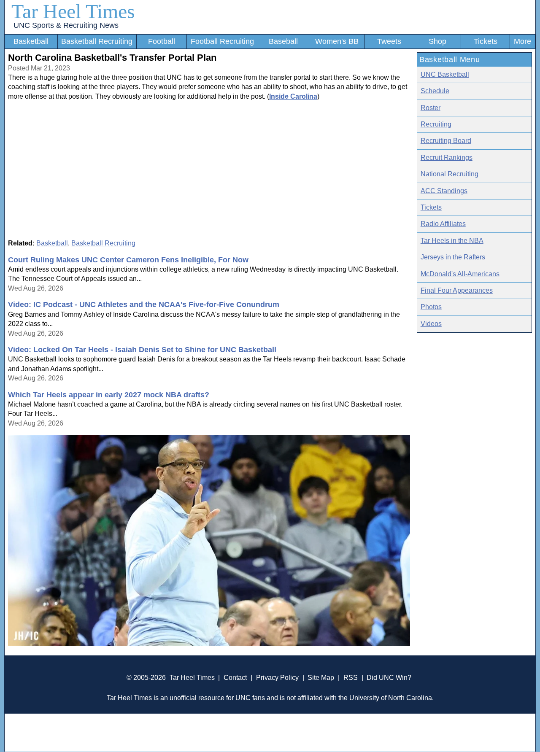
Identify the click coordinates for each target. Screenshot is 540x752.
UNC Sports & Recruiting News (66, 25)
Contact (235, 677)
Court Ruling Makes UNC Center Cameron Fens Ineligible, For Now (128, 260)
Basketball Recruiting (96, 41)
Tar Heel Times (73, 11)
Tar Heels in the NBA (452, 240)
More (522, 41)
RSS (350, 677)
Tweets (389, 41)
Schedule (435, 90)
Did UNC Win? (389, 677)
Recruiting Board (446, 140)
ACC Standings (444, 190)
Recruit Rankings (446, 157)
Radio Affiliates (443, 223)
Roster (430, 107)
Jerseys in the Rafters (453, 257)
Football (161, 41)
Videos (431, 323)
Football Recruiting (222, 41)
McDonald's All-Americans (460, 274)
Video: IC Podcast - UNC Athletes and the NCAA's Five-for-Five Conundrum (143, 304)
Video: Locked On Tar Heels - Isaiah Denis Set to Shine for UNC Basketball (142, 349)
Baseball (283, 41)
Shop (437, 41)
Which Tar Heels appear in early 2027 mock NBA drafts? (108, 395)
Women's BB (337, 41)
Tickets (485, 41)
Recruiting (436, 124)
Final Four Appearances (457, 290)
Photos (431, 306)
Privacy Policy (277, 677)
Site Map (321, 677)
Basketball (31, 41)
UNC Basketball (445, 74)
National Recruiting (449, 174)
